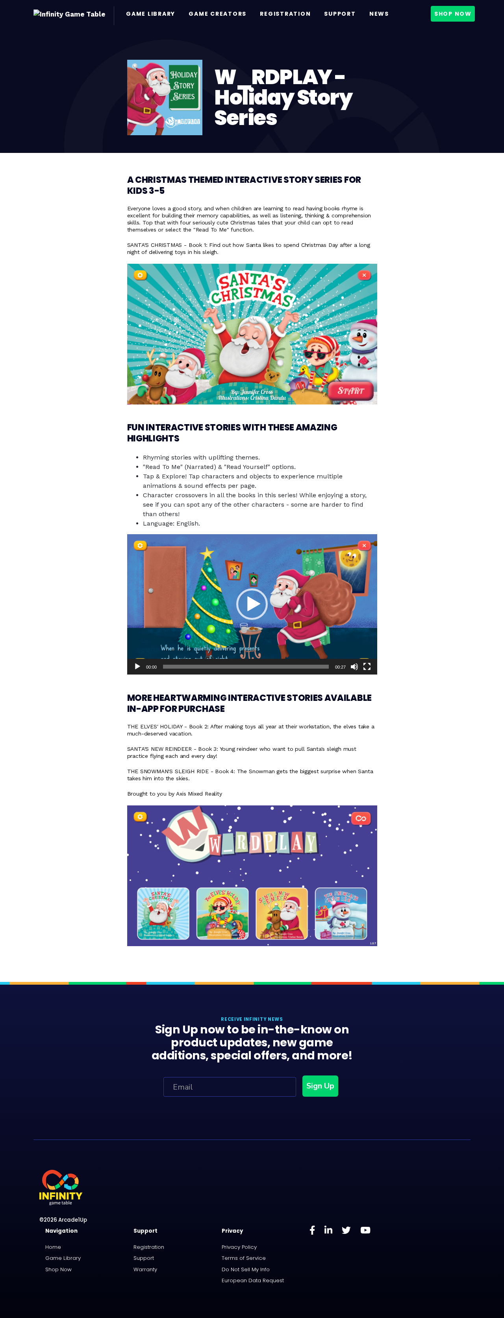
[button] (252, 604)
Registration (285, 14)
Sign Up (320, 1086)
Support (340, 14)
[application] (252, 604)
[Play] (137, 667)
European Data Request (253, 1280)
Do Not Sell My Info (246, 1269)
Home (53, 1247)
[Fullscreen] (367, 667)
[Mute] (354, 667)
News (379, 14)
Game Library (150, 14)
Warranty (145, 1269)
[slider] (246, 667)
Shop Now (453, 14)
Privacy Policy (239, 1247)
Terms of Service (244, 1258)
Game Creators (217, 14)
